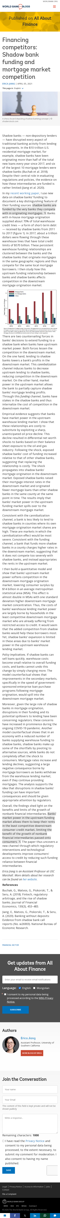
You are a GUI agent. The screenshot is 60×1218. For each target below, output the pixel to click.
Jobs (48, 1186)
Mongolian (43, 988)
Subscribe (15, 1010)
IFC (17, 1206)
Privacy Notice (35, 1141)
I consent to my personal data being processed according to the (30, 998)
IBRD (6, 1206)
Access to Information (34, 1186)
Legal (4, 1186)
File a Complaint (9, 1194)
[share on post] (25, 1215)
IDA (12, 1206)
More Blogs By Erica (32, 1053)
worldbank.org (50, 1)
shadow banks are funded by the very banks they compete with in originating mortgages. (29, 209)
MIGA (24, 1206)
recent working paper (24, 193)
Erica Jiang (8, 83)
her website (30, 879)
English (17, 88)
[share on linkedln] (35, 1215)
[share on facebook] (15, 1215)
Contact (5, 1189)
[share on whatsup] (45, 1215)
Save (8, 1170)
